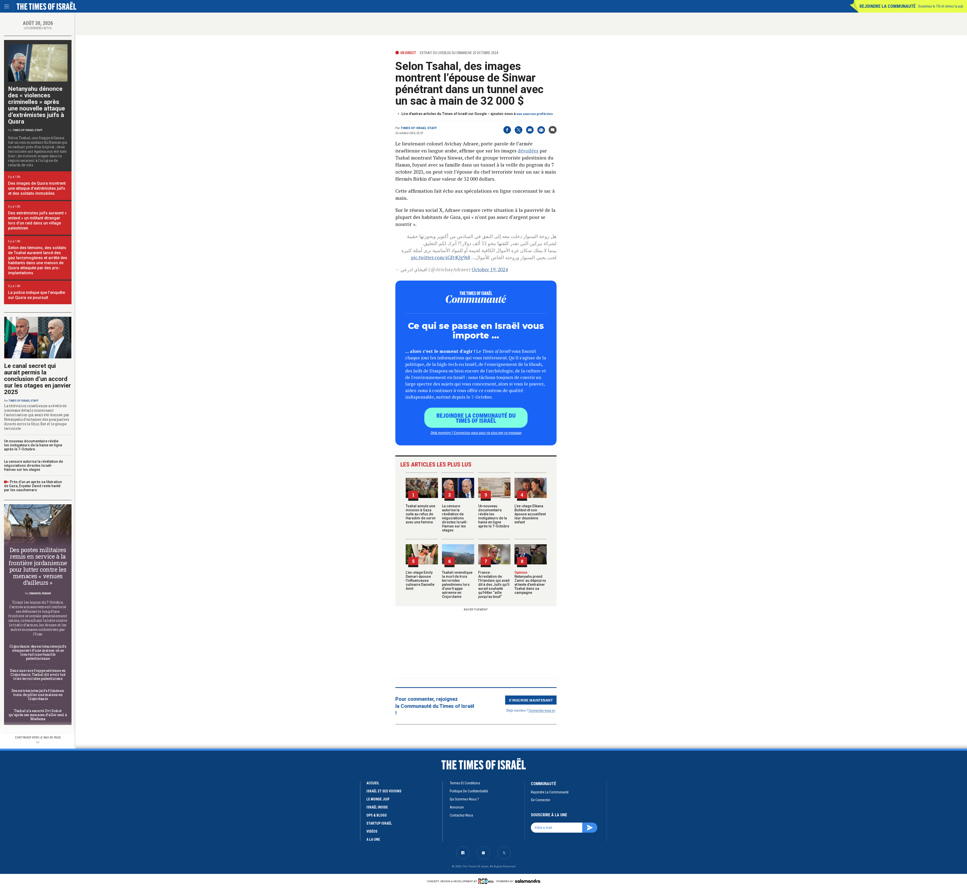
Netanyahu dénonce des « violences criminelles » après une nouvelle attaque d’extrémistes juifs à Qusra (36, 105)
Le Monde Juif (378, 799)
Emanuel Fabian (40, 593)
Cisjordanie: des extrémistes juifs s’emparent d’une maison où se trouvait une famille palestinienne (37, 652)
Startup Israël (379, 823)
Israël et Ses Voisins (383, 791)
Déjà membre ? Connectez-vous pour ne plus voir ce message (476, 432)
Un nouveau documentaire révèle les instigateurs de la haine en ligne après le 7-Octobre (493, 516)
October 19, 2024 (490, 269)
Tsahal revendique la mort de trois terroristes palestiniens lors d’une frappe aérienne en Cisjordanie (457, 584)
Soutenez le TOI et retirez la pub (940, 6)
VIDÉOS (371, 831)
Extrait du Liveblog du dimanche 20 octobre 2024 (459, 53)
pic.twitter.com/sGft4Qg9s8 (440, 257)
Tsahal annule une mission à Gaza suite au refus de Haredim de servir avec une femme (421, 514)
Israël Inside (377, 807)
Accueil (372, 783)
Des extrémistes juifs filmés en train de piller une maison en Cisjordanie (37, 694)
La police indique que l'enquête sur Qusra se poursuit (36, 295)
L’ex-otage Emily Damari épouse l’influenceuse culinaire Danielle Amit (420, 580)
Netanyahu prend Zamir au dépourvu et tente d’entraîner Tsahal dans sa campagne (530, 582)
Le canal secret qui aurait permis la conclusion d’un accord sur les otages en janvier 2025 (37, 379)
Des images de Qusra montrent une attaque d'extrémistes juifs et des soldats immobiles (37, 188)
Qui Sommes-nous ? (464, 799)
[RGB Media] (486, 881)
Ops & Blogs (376, 815)
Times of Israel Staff (419, 128)
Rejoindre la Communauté (887, 6)
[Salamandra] (527, 881)
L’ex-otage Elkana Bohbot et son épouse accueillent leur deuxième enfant (530, 514)
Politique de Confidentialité (469, 791)
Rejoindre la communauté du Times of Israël (476, 417)
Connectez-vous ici (542, 710)
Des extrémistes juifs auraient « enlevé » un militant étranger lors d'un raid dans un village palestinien (37, 220)
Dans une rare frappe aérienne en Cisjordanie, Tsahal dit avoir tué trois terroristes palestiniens (38, 674)
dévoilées (528, 150)
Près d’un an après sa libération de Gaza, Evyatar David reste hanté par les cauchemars (33, 486)
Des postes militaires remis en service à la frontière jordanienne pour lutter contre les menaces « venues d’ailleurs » (38, 566)
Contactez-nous (461, 815)
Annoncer (457, 807)
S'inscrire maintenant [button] (531, 700)
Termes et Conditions (465, 783)
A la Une (373, 839)
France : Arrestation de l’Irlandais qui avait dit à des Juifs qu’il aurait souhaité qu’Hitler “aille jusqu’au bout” (493, 584)
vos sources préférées (534, 114)
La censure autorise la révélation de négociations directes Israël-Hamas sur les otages (455, 518)
